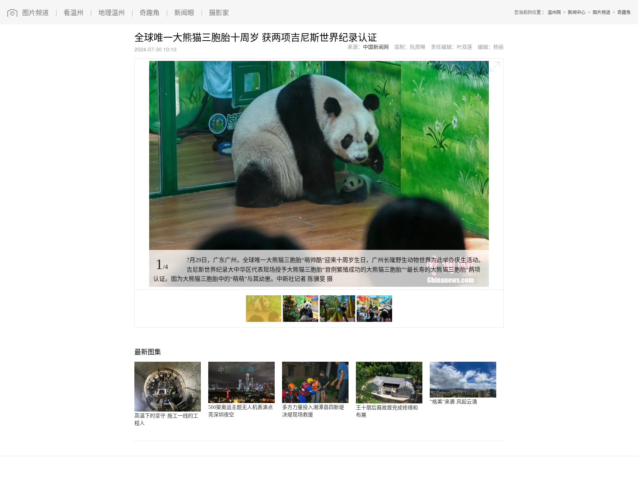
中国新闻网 (376, 47)
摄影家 (219, 13)
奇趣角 (150, 13)
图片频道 (35, 13)
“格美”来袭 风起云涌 (453, 402)
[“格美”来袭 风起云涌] (463, 396)
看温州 (73, 13)
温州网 (554, 12)
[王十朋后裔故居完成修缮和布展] (389, 402)
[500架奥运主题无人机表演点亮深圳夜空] (241, 401)
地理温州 (111, 13)
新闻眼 (184, 13)
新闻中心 (577, 12)
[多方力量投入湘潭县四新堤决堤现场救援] (315, 401)
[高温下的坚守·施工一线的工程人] (167, 410)
